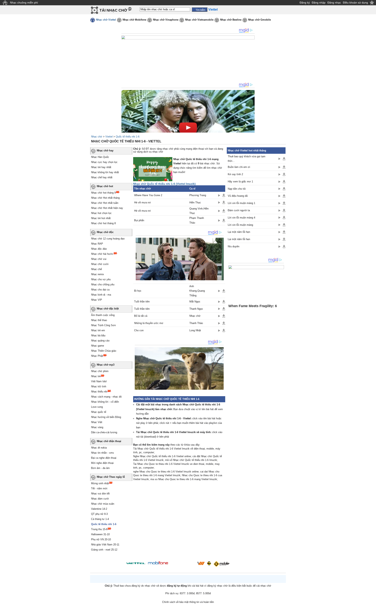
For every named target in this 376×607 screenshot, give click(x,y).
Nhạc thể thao (99, 320)
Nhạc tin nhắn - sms (102, 452)
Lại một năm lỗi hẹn (239, 231)
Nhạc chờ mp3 (105, 364)
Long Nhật (195, 330)
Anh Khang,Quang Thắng (197, 291)
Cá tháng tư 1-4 (100, 519)
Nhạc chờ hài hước (102, 253)
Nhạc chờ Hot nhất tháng (105, 197)
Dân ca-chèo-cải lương (104, 432)
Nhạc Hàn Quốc (100, 157)
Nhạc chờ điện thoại (109, 441)
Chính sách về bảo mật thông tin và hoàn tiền (188, 602)
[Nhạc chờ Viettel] (136, 563)
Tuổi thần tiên (142, 301)
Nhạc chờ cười (99, 264)
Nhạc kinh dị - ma (101, 294)
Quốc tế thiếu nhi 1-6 (127, 136)
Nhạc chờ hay (105, 150)
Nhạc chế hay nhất (101, 177)
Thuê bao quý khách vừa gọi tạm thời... (246, 158)
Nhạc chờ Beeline (230, 19)
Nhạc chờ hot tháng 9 (103, 192)
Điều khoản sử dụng (355, 2)
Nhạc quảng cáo (100, 340)
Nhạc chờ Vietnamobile (199, 19)
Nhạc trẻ (96, 376)
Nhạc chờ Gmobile (259, 19)
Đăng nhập (318, 2)
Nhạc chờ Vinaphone (165, 19)
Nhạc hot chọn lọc (101, 213)
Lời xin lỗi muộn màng (240, 224)
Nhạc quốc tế (98, 411)
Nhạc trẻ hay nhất (101, 167)
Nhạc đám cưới (100, 498)
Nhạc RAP (97, 243)
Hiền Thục (195, 202)
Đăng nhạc (334, 2)
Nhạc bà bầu (98, 335)
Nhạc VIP (96, 299)
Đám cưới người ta (239, 210)
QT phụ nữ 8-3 (99, 513)
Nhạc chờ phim (99, 371)
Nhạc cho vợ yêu (101, 279)
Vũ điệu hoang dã (238, 195)
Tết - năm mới (99, 488)
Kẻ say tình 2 (235, 174)
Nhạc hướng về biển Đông (106, 417)
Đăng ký (305, 2)
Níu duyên (233, 246)
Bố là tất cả (140, 315)
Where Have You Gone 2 (148, 195)
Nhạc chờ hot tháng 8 (103, 223)
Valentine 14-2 (99, 508)
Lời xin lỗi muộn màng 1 (241, 203)
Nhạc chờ (96, 136)
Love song (97, 406)
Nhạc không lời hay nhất (105, 172)
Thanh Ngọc (196, 308)
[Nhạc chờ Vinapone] (183, 564)
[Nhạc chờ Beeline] (209, 563)
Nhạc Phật (97, 355)
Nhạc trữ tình (98, 386)
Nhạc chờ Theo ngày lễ (111, 476)
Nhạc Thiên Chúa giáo (103, 350)
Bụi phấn (139, 220)
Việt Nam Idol (99, 381)
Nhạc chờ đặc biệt (108, 308)
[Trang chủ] (5, 2)
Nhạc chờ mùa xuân (102, 503)
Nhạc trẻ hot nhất (101, 218)
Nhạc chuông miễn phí (24, 2)
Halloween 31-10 (100, 534)
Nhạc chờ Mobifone (134, 19)
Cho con (139, 330)
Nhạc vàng (97, 427)
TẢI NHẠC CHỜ (113, 10)
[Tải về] (223, 195)
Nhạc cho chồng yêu (102, 284)
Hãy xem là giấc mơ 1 (240, 181)
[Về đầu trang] (372, 603)
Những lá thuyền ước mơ (148, 323)
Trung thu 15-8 (99, 529)
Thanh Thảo (196, 323)
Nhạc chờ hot (105, 186)
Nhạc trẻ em (98, 330)
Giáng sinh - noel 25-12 (104, 549)
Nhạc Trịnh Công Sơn (103, 325)
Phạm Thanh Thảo (196, 220)
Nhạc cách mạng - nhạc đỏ (106, 396)
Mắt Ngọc (194, 301)
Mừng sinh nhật (100, 483)
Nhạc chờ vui (98, 259)
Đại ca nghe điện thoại (103, 457)
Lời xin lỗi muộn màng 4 (241, 217)
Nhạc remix (97, 274)
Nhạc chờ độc (105, 232)
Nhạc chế (96, 269)
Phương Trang (197, 195)
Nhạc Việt (96, 422)
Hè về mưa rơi (142, 202)
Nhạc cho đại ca (100, 289)
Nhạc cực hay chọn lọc (104, 162)
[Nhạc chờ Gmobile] (221, 564)
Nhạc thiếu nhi (99, 391)
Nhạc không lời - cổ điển (105, 401)
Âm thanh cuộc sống (103, 315)
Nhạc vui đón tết (100, 493)
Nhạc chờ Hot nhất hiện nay (107, 208)
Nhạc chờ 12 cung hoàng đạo (108, 238)
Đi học (137, 290)
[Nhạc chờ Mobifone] (158, 563)
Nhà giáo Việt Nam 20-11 (105, 544)
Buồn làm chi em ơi (239, 167)
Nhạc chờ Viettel (106, 19)
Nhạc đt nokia (99, 447)
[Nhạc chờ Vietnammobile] (201, 563)
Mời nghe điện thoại (102, 462)
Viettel (109, 136)
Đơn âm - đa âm (100, 468)
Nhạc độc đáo (99, 248)
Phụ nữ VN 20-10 (101, 539)
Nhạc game (97, 345)
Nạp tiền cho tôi (237, 188)
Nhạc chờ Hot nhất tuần (104, 202)
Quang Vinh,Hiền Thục (199, 211)
